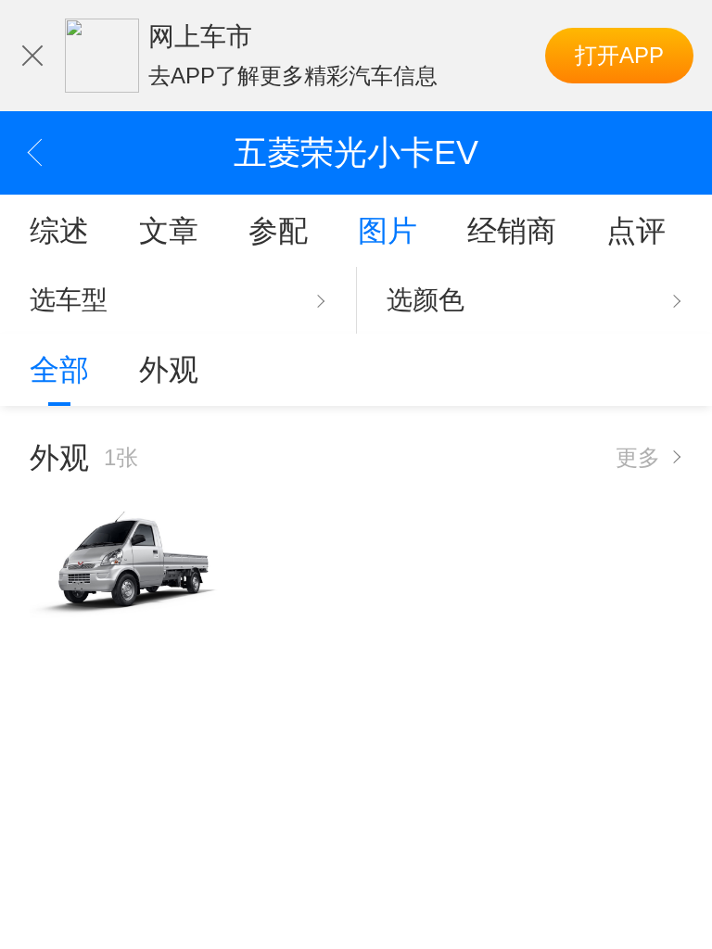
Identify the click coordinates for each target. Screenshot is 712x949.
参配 (278, 230)
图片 (387, 230)
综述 (59, 230)
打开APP (619, 55)
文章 (168, 230)
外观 (168, 369)
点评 (636, 230)
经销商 (511, 230)
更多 (638, 457)
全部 (59, 369)
